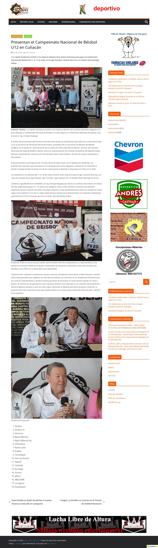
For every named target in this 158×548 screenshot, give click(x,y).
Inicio (13, 22)
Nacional (53, 22)
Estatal (41, 22)
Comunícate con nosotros (92, 22)
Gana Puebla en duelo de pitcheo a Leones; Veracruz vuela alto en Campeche (32, 502)
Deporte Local (27, 22)
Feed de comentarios (117, 398)
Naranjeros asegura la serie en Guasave (124, 92)
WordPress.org (114, 402)
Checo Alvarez (30, 52)
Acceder (111, 390)
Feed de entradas (115, 394)
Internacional (68, 22)
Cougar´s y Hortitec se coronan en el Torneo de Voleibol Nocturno (81, 502)
